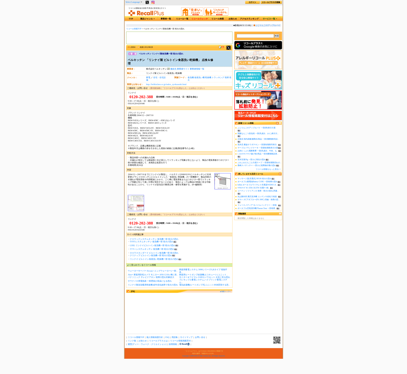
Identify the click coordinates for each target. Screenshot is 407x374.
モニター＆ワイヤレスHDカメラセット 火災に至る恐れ (204, 277)
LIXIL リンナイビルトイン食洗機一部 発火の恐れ (152, 245)
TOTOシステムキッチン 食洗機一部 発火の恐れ (151, 242)
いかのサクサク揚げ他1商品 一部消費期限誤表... (258, 154)
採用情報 (173, 344)
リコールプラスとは (158, 341)
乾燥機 (208, 77)
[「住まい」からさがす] (192, 15)
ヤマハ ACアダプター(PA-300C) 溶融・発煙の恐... (259, 200)
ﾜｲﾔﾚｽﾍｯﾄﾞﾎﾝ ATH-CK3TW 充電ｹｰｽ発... (254, 188)
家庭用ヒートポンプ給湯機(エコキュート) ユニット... (203, 275)
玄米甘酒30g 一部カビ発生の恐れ (252, 159)
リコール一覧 (182, 19)
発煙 (227, 77)
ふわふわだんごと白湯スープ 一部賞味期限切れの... (259, 162)
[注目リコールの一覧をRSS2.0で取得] (280, 174)
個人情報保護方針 (154, 337)
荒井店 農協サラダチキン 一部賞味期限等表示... (258, 145)
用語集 (175, 337)
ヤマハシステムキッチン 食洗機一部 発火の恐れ (152, 249)
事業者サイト (183, 69)
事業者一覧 (166, 19)
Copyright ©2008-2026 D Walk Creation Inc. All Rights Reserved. (203, 356)
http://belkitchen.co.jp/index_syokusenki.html (166, 84)
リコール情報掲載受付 (180, 341)
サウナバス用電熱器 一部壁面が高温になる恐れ (150, 281)
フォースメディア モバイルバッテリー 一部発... (258, 205)
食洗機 (191, 77)
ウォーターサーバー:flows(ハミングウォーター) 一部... (153, 271)
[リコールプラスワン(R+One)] (184, 344)
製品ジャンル (147, 19)
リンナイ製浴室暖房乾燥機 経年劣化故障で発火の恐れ (153, 285)
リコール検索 (217, 19)
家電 (148, 77)
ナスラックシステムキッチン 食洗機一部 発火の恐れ (154, 239)
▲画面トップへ (225, 291)
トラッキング (218, 77)
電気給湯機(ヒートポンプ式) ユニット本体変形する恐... (204, 285)
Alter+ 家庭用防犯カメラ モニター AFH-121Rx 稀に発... (153, 275)
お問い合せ (200, 337)
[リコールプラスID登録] (271, 3)
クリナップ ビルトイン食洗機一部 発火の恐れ (151, 255)
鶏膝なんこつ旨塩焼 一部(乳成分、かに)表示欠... (258, 133)
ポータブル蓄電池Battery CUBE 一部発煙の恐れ (258, 182)
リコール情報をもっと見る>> (268, 169)
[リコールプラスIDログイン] (252, 3)
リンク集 (132, 341)
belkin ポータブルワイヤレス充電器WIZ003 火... (258, 185)
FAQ (167, 337)
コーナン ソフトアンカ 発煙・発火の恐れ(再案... (258, 191)
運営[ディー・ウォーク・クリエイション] (147, 344)
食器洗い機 (199, 77)
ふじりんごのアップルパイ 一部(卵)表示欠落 (272, 25)
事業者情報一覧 (197, 69)
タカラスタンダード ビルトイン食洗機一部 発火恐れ (154, 253)
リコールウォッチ (199, 19)
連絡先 (173, 69)
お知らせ (233, 19)
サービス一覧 (270, 19)
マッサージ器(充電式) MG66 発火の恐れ (255, 179)
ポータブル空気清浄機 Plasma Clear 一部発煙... (257, 208)
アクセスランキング (249, 19)
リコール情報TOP (133, 29)
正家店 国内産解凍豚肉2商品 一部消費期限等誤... (258, 139)
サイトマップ (186, 337)
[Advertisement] (179, 38)
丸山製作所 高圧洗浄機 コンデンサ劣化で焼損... (258, 196)
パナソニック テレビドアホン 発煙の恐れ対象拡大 (151, 277)
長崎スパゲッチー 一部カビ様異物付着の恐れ (257, 165)
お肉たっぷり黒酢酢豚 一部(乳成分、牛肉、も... (258, 151)
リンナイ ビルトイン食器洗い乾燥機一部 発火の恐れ (154, 259)
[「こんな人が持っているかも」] (216, 15)
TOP (131, 19)
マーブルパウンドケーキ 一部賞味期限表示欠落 (258, 148)
